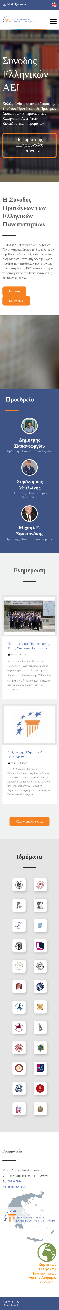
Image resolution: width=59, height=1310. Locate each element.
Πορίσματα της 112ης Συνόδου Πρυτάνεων (29, 145)
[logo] (19, 19)
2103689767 (14, 1181)
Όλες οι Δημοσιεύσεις (29, 821)
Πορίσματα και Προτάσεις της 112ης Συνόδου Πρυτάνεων (28, 646)
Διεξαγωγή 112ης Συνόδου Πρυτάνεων (26, 754)
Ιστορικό (14, 291)
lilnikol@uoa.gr (16, 4)
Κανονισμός (16, 300)
